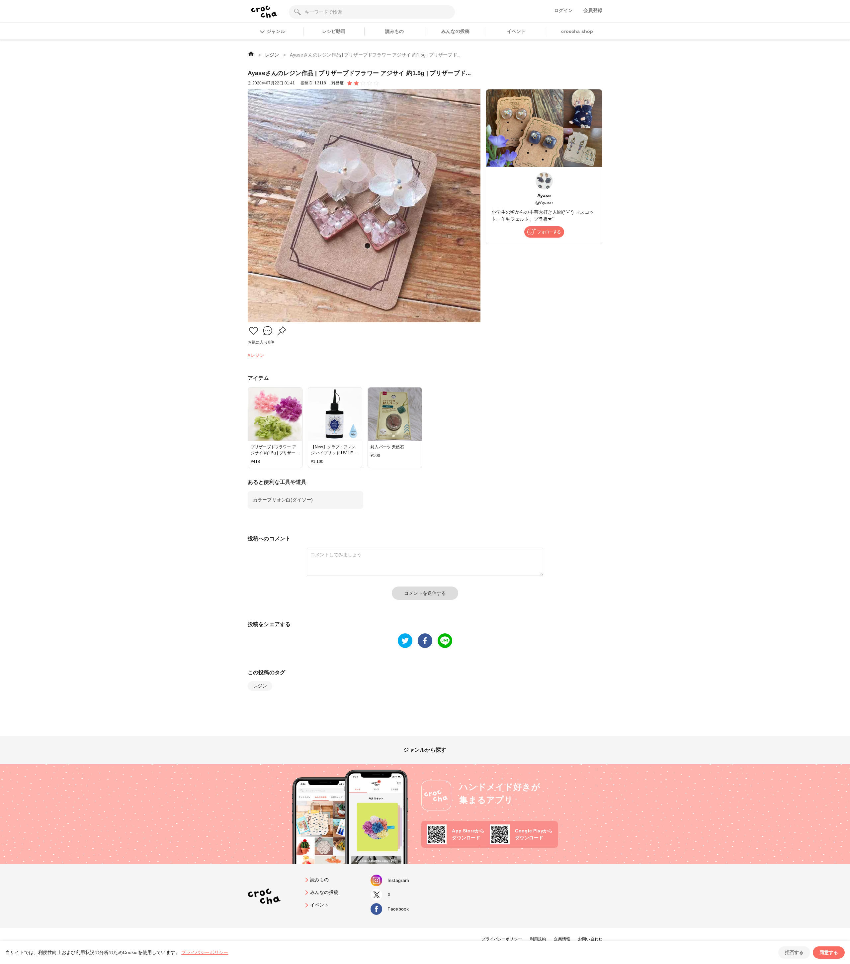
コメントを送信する (425, 593)
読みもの (394, 31)
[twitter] (405, 640)
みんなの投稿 (455, 31)
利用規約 (538, 939)
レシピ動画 (334, 31)
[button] (253, 331)
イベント (516, 31)
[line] (445, 640)
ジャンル (276, 31)
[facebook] (425, 640)
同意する (828, 952)
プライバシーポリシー (501, 939)
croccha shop (577, 31)
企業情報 (562, 939)
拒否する (794, 952)
